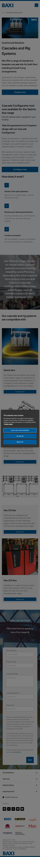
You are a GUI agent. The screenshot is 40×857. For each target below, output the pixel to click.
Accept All (20, 436)
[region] (20, 428)
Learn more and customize (20, 430)
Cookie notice (8, 424)
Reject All (20, 442)
